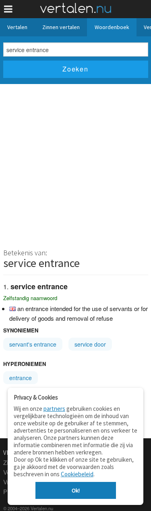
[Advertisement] (75, 164)
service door (90, 344)
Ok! (76, 490)
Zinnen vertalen (61, 27)
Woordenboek (112, 27)
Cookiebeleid (77, 474)
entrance (20, 378)
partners (54, 408)
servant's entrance (32, 344)
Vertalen (17, 27)
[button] (8, 9)
